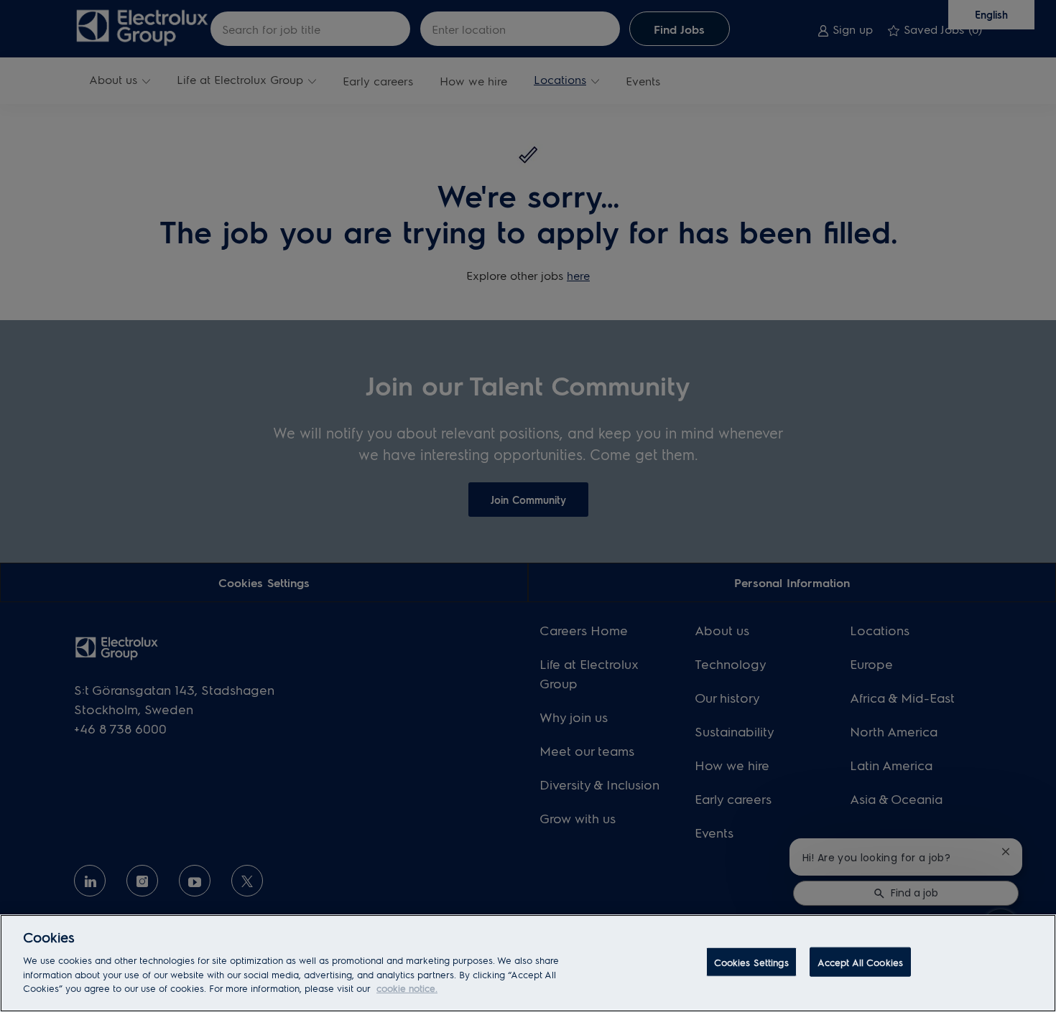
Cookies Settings (751, 961)
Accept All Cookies (860, 961)
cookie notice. (406, 988)
